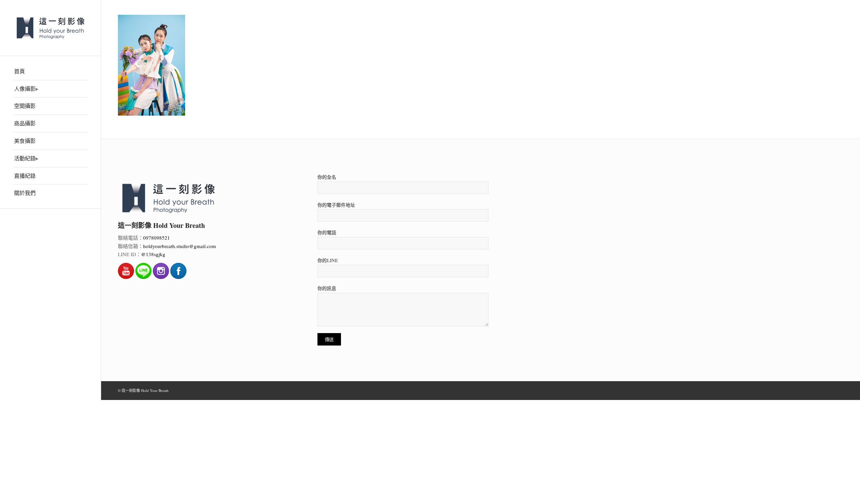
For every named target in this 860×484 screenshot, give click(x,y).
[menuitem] (50, 71)
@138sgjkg (153, 254)
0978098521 (156, 237)
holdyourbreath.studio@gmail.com (179, 246)
